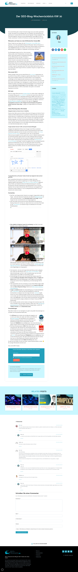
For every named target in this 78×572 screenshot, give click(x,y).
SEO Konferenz (56, 106)
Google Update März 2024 (63, 96)
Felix (19, 425)
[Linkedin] (68, 551)
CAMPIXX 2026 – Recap (56, 75)
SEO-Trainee (59, 105)
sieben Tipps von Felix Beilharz (32, 272)
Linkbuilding (62, 99)
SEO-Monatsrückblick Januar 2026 (58, 66)
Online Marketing (57, 102)
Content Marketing (56, 93)
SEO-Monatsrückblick (36, 20)
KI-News (64, 97)
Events (44, 3)
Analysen (59, 92)
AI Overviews (56, 92)
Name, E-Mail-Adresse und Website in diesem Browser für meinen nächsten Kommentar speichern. (35, 529)
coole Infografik (16, 204)
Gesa (59, 42)
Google (53, 96)
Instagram (60, 97)
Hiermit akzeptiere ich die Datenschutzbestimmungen (23, 357)
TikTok (64, 115)
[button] (65, 3)
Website (17, 524)
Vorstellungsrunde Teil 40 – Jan (47, 407)
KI (61, 98)
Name (17, 514)
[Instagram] (63, 551)
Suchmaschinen (56, 114)
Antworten (20, 430)
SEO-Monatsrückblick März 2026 (58, 70)
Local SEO (54, 100)
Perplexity (62, 103)
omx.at (13, 335)
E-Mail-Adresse (15, 353)
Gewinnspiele (63, 95)
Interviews (38, 3)
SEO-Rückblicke (31, 3)
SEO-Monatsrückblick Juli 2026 (13, 407)
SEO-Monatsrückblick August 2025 (58, 79)
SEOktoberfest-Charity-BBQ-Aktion (32, 43)
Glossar (50, 3)
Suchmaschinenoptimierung (57, 115)
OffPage (63, 101)
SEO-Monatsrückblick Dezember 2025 (59, 62)
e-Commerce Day (62, 93)
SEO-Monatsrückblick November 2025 (59, 58)
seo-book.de (32, 74)
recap (64, 103)
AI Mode (54, 92)
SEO (53, 105)
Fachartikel (23, 3)
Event (57, 95)
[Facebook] (71, 551)
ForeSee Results (15, 291)
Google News (57, 96)
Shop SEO (54, 111)
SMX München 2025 (58, 111)
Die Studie (37, 293)
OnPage (58, 104)
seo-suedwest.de (23, 95)
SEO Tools (55, 110)
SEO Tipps (62, 108)
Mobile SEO (58, 101)
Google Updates (55, 98)
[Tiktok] (66, 551)
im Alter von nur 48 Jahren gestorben (30, 182)
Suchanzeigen (57, 112)
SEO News (59, 108)
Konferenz (56, 99)
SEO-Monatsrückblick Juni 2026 (30, 407)
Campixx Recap (63, 92)
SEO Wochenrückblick (61, 109)
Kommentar (18, 498)
